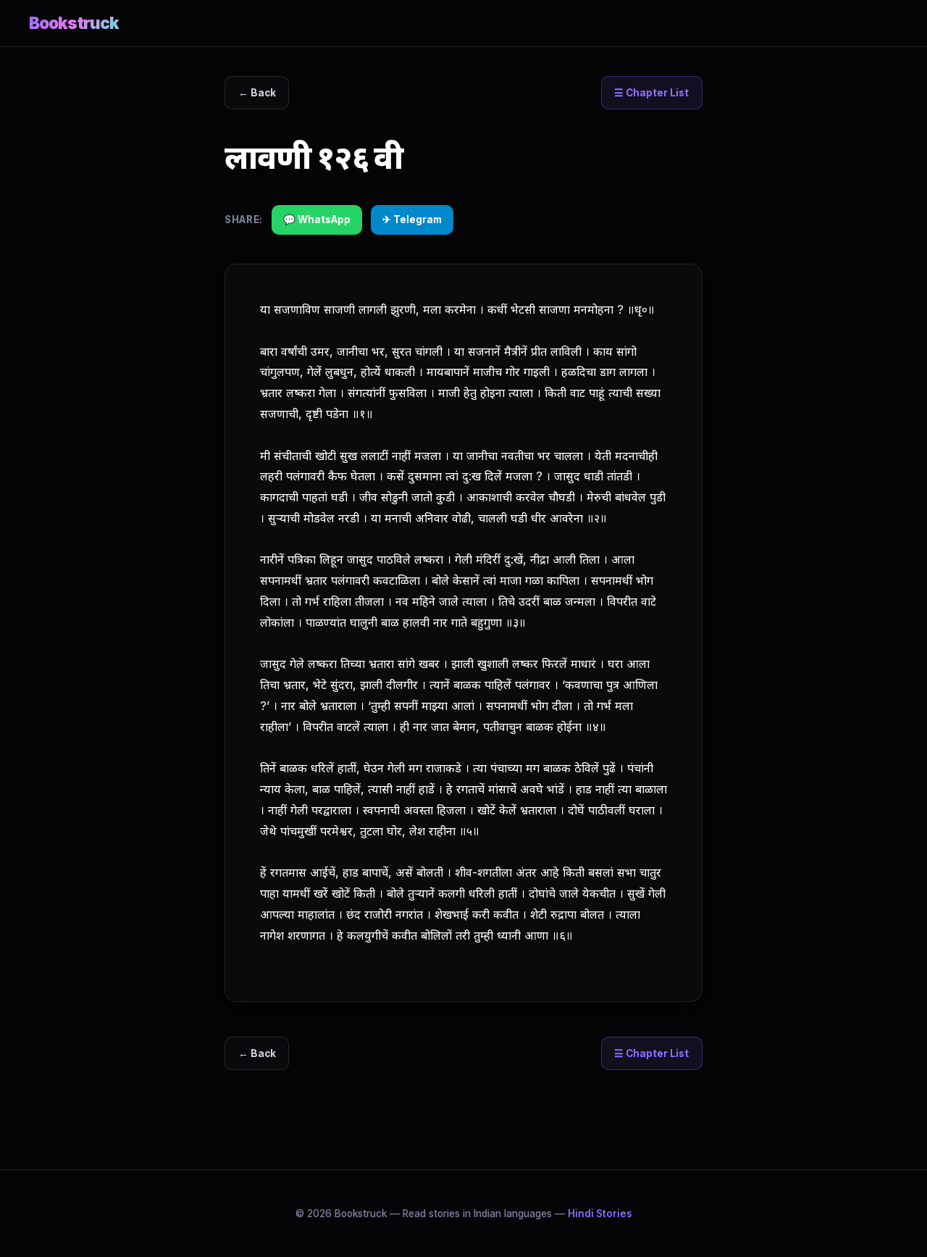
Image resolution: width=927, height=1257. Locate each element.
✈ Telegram (412, 219)
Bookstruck (74, 23)
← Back (257, 93)
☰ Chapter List (651, 93)
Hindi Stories (600, 1213)
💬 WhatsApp (317, 219)
